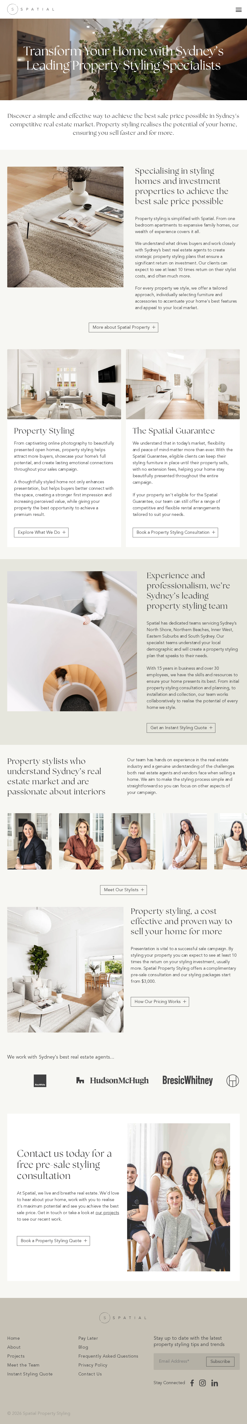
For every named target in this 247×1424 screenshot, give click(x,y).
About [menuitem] (14, 1347)
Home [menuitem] (13, 1338)
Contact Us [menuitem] (90, 1374)
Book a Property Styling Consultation (173, 532)
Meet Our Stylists (121, 890)
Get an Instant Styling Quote (179, 728)
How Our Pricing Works (158, 1002)
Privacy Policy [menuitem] (93, 1365)
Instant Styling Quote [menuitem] (30, 1374)
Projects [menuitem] (16, 1356)
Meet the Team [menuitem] (23, 1365)
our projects (107, 1213)
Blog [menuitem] (83, 1347)
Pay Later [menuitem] (88, 1338)
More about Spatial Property (121, 327)
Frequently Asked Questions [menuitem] (108, 1356)
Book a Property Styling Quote (51, 1241)
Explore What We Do (39, 532)
